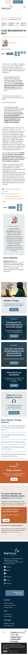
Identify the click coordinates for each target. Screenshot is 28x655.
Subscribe (14, 385)
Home (3, 18)
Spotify (9, 409)
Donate (9, 2)
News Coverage (8, 616)
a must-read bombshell (13, 64)
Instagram (8, 576)
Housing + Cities (8, 607)
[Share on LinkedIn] (19, 52)
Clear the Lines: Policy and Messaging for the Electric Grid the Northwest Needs (13, 428)
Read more (14, 336)
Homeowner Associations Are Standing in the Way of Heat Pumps (13, 455)
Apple (13, 409)
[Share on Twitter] (16, 52)
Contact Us (9, 583)
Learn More (14, 309)
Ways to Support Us (9, 625)
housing (5, 268)
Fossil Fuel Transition (11, 24)
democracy (13, 266)
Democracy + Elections (10, 605)
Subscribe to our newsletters (18, 593)
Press (5, 611)
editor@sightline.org (14, 532)
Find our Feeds (14, 413)
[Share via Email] (25, 52)
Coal (18, 23)
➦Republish (9, 53)
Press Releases (7, 614)
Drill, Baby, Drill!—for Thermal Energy (13, 442)
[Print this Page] (16, 55)
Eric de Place (13, 42)
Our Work (7, 600)
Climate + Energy (10, 18)
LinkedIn (8, 580)
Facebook (8, 567)
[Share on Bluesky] (19, 55)
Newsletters (18, 2)
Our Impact (7, 620)
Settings (11, 651)
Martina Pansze (15, 498)
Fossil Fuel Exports (23, 24)
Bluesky (8, 570)
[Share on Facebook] (22, 52)
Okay (5, 651)
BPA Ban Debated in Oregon (12, 196)
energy (18, 266)
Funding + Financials (9, 623)
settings (7, 648)
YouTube (19, 409)
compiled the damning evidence (11, 130)
